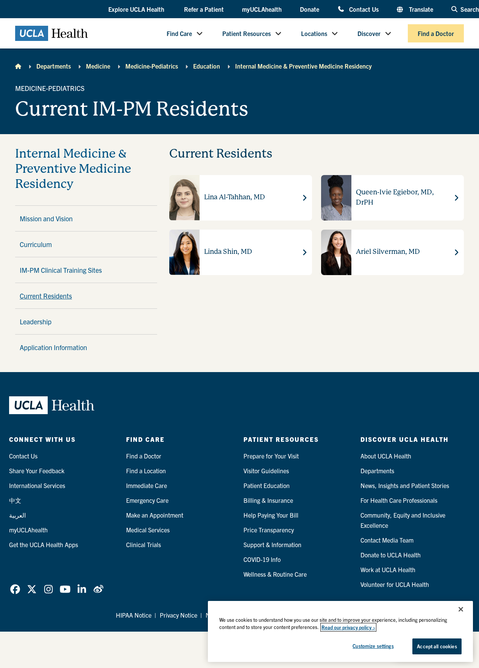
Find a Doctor (436, 33)
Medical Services (148, 529)
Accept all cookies (437, 646)
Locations (314, 33)
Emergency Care (147, 500)
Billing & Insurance (268, 500)
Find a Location (146, 470)
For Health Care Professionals (398, 500)
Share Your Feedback (36, 470)
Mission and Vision (46, 218)
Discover (369, 33)
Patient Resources (246, 33)
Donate (309, 9)
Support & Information (272, 544)
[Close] (460, 609)
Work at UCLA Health (387, 569)
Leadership (35, 321)
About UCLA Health (385, 456)
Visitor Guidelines (266, 470)
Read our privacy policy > (348, 627)
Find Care (179, 33)
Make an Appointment (154, 515)
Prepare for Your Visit (271, 456)
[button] (137, 9)
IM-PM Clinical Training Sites (61, 270)
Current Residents (46, 295)
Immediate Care (146, 485)
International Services (37, 485)
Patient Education (266, 485)
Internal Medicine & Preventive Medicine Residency (303, 66)
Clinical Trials (143, 544)
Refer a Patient (204, 9)
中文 (15, 500)
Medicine (98, 66)
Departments (53, 66)
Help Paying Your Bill (270, 515)
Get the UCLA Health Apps (43, 544)
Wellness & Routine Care (275, 574)
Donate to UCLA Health (390, 554)
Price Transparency (268, 529)
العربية (17, 515)
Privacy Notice (178, 615)
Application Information (53, 347)
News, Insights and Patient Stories (404, 485)
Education (206, 66)
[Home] (18, 65)
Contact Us (364, 9)
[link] (15, 589)
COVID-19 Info (262, 559)
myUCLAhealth (262, 9)
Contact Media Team (386, 540)
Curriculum (36, 244)
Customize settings (373, 646)
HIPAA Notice (133, 615)
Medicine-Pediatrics (151, 66)
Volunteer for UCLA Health (394, 584)
